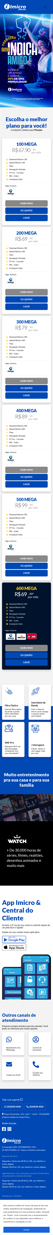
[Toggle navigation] (45, 7)
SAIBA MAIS (26, 203)
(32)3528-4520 (13, 1107)
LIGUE (26, 218)
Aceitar (26, 1230)
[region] (26, 1217)
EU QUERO (26, 210)
